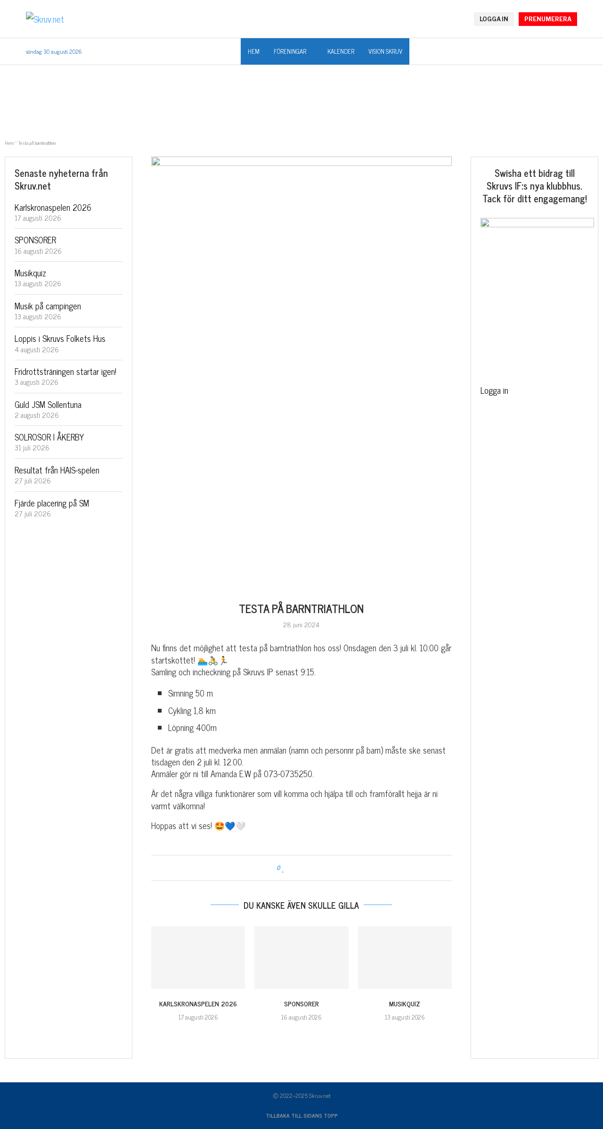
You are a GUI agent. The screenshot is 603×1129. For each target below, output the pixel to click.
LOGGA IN (494, 19)
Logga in (494, 390)
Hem (254, 51)
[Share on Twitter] (301, 868)
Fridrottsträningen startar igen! (65, 371)
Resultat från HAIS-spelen (57, 470)
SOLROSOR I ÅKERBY (49, 437)
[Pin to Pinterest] (310, 868)
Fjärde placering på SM (52, 503)
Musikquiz (404, 1003)
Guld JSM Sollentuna (48, 404)
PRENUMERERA (547, 19)
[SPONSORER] (301, 957)
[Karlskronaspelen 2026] (198, 957)
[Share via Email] (319, 868)
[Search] (572, 52)
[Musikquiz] (405, 957)
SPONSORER (301, 1003)
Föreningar (290, 51)
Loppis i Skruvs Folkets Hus (60, 338)
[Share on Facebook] (292, 868)
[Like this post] (283, 868)
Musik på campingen (48, 306)
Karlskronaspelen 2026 (198, 1003)
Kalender (340, 51)
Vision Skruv (385, 51)
